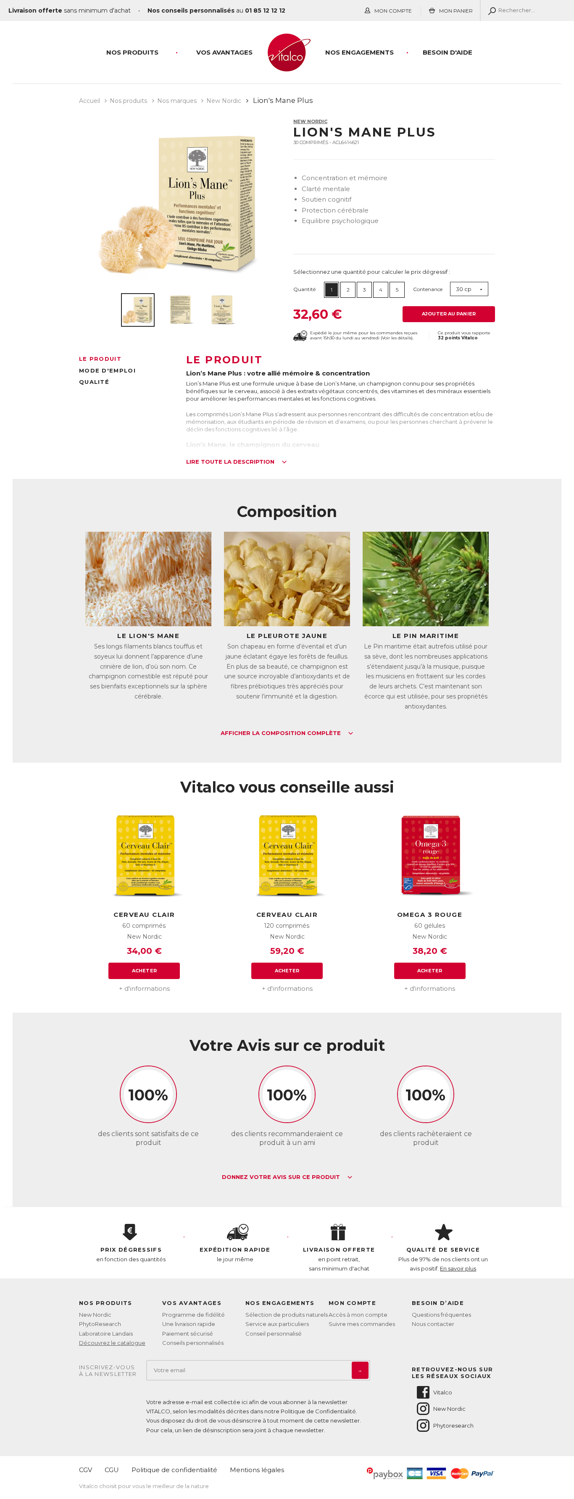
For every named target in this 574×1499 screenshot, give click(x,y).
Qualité (94, 381)
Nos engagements (359, 52)
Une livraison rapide (188, 1323)
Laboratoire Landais (106, 1333)
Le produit (100, 358)
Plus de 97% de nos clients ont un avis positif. (443, 1258)
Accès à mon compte (358, 1314)
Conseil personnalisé (273, 1333)
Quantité (304, 289)
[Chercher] (490, 10)
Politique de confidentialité (174, 1470)
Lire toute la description (231, 462)
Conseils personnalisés (193, 1342)
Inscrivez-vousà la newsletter (108, 1370)
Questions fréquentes (441, 1314)
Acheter (144, 971)
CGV (85, 1470)
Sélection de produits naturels (286, 1314)
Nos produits (132, 52)
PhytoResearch (100, 1323)
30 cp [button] (463, 289)
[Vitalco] (287, 66)
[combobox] (469, 289)
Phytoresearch (453, 1425)
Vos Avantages (224, 52)
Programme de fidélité (193, 1314)
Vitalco (442, 1392)
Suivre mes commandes (362, 1323)
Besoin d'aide (447, 52)
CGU (112, 1470)
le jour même (235, 1254)
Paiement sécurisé (187, 1333)
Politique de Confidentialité (318, 1411)
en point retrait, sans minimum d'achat (339, 1258)
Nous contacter (433, 1323)
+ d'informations (144, 988)
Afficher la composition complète (281, 733)
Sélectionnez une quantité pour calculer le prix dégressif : (371, 271)
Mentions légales (257, 1470)
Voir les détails (396, 338)
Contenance (427, 289)
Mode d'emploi (107, 370)
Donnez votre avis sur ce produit (282, 1177)
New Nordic (310, 121)
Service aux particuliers (277, 1323)
